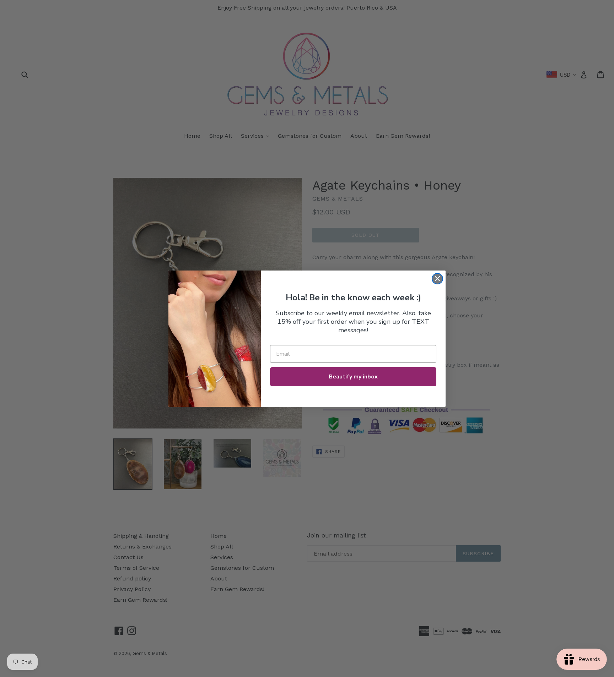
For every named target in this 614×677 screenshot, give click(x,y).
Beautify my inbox (353, 377)
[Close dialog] (437, 278)
